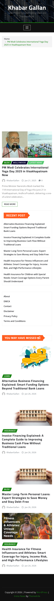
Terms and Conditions (15, 321)
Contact (7, 306)
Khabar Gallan (27, 7)
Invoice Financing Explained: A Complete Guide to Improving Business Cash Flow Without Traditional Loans (27, 241)
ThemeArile (34, 596)
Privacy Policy (10, 316)
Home (7, 38)
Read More (9, 204)
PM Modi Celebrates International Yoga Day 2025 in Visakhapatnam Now (25, 171)
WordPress (41, 592)
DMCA (7, 301)
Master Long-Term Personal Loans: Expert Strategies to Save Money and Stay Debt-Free (26, 497)
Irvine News (19, 596)
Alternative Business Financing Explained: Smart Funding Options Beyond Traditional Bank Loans (25, 227)
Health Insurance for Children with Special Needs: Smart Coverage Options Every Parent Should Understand (26, 278)
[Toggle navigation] (27, 27)
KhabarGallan (13, 180)
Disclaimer (9, 311)
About (7, 296)
